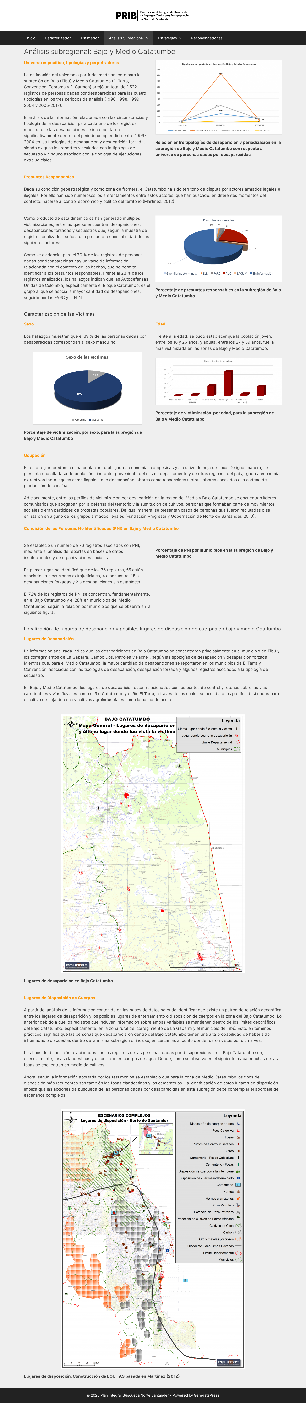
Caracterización (58, 38)
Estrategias (167, 38)
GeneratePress (206, 1395)
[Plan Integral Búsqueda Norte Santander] (153, 15)
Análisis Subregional (126, 38)
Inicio (30, 38)
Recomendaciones (207, 38)
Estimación (90, 38)
